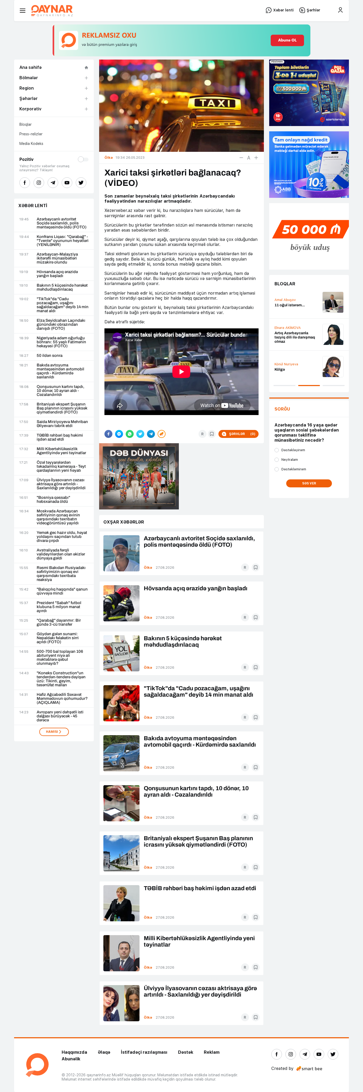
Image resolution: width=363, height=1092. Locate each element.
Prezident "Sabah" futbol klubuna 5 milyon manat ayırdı (59, 607)
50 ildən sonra (49, 356)
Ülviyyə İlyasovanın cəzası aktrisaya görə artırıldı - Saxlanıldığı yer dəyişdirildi (61, 484)
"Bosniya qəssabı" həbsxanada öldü (53, 500)
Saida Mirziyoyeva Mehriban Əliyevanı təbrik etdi (62, 424)
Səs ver (309, 483)
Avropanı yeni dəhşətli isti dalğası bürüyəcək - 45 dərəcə (60, 716)
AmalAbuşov (285, 300)
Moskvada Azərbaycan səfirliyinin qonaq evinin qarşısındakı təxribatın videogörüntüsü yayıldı (58, 517)
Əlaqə (104, 1052)
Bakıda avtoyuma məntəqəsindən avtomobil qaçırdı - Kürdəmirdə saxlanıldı (60, 371)
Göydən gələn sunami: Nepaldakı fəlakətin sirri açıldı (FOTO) (58, 638)
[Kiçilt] (241, 157)
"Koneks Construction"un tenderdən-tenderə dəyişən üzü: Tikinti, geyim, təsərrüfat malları (61, 679)
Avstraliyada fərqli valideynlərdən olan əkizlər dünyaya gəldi (61, 554)
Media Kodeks (31, 143)
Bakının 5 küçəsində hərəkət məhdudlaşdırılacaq (62, 287)
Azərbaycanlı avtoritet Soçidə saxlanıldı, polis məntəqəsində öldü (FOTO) (61, 223)
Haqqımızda (74, 1052)
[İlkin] (248, 157)
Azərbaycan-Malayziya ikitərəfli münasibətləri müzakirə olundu (57, 258)
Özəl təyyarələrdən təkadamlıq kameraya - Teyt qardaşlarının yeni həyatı (61, 466)
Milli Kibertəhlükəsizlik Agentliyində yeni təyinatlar (61, 451)
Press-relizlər (31, 134)
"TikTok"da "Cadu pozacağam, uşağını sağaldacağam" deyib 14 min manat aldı (62, 305)
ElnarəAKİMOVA (288, 328)
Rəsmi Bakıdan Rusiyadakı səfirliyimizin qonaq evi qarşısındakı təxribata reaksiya (61, 574)
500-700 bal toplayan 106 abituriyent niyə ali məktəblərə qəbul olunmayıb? (60, 658)
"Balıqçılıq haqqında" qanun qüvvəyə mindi (62, 591)
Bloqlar (25, 124)
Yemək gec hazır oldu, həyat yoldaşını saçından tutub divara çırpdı (62, 537)
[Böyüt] (256, 157)
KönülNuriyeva (286, 364)
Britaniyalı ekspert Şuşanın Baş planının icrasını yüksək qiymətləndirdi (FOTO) (62, 408)
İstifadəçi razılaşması (144, 1052)
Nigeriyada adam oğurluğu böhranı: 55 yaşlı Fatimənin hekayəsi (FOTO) (61, 342)
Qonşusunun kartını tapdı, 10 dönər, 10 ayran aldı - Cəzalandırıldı (60, 391)
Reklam (212, 1052)
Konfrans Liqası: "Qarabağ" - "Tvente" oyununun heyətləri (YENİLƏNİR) (62, 241)
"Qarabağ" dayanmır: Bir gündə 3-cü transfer (59, 622)
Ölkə (148, 568)
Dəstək (185, 1052)
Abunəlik (71, 1058)
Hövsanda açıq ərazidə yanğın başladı (57, 274)
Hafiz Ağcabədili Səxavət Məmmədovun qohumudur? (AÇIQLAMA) (62, 699)
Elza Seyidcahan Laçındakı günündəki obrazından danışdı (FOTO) (61, 324)
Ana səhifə (30, 67)
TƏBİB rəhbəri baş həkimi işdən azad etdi (60, 437)
